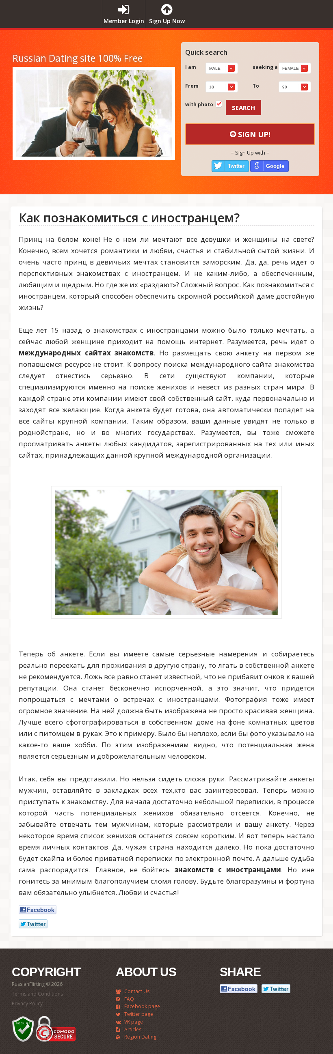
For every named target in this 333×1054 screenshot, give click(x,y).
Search (243, 107)
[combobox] (221, 68)
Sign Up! (254, 134)
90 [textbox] (284, 87)
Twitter (236, 166)
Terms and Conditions (37, 993)
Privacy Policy (27, 1003)
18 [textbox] (211, 87)
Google (275, 166)
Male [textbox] (215, 68)
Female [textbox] (290, 68)
